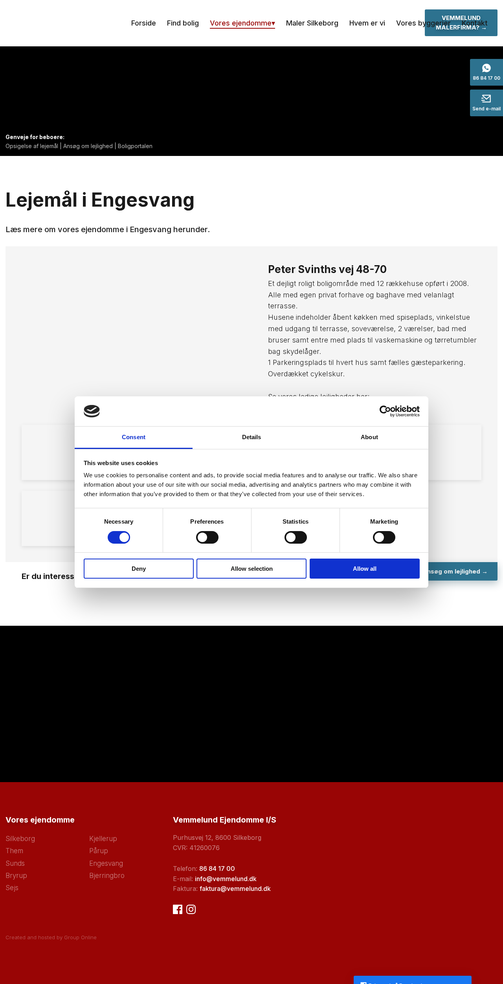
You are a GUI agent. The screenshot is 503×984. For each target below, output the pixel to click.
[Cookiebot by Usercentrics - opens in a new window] (385, 411)
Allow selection (252, 568)
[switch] (207, 537)
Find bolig (183, 23)
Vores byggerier (423, 23)
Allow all (364, 568)
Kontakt (475, 23)
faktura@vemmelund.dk (235, 888)
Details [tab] (251, 437)
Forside (143, 23)
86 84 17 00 (217, 868)
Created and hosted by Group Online (51, 937)
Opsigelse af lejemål (32, 146)
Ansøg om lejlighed (88, 146)
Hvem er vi (367, 23)
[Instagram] (191, 909)
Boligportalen (135, 146)
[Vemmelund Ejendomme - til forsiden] (64, 23)
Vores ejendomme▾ (242, 23)
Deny (139, 568)
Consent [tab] (133, 437)
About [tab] (369, 437)
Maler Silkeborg (312, 23)
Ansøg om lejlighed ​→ (455, 571)
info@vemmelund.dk (226, 879)
